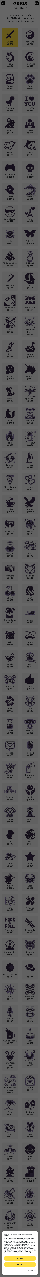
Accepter (20, 1258)
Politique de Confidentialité (13, 1242)
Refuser (20, 1264)
